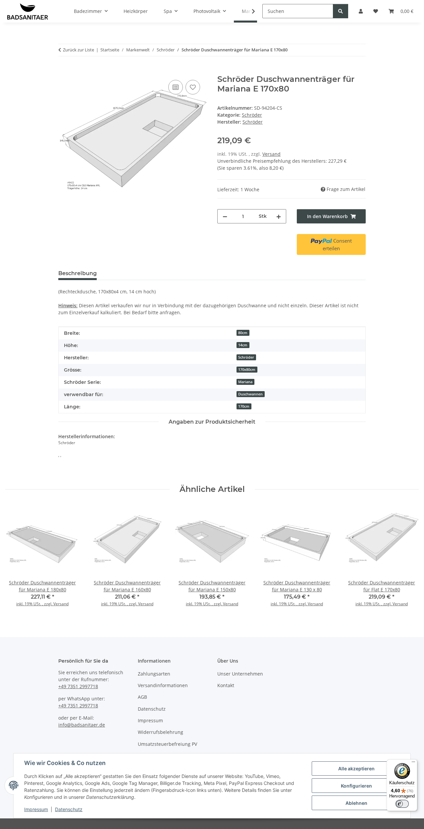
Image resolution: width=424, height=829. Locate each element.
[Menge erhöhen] (278, 216)
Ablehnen (356, 803)
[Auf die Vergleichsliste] (175, 87)
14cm (242, 345)
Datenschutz (68, 809)
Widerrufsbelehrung (160, 732)
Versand (271, 154)
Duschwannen (250, 394)
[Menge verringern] (225, 216)
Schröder (252, 115)
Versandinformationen (163, 685)
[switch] (402, 804)
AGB (142, 697)
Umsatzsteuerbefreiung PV (167, 744)
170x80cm (246, 369)
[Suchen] (340, 11)
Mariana (245, 382)
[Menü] (413, 763)
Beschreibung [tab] (77, 273)
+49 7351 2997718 (78, 686)
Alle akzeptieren (356, 768)
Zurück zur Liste (78, 50)
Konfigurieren (356, 786)
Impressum (36, 809)
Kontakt (225, 685)
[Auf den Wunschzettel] (193, 87)
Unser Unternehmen (240, 674)
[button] (249, 11)
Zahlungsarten (154, 674)
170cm (243, 406)
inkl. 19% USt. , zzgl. (34, 604)
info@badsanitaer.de (81, 725)
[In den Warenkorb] (63, 71)
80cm (242, 332)
